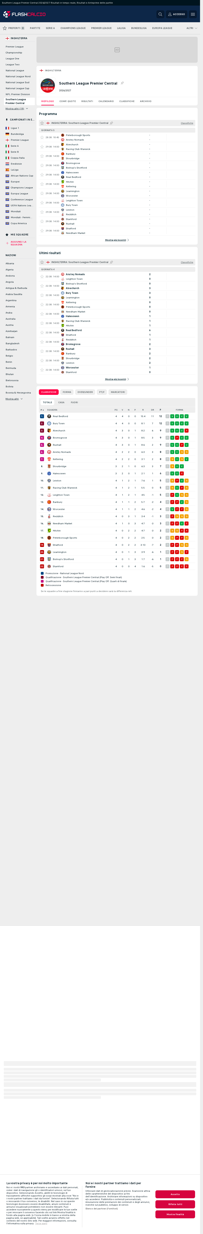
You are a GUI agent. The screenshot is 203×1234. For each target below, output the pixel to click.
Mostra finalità (175, 1214)
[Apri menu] (193, 14)
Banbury (57, 502)
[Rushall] (49, 445)
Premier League (15, 46)
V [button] (122, 410)
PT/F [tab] (101, 392)
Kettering (58, 459)
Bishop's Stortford (63, 559)
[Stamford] (49, 566)
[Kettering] (49, 459)
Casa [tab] (61, 402)
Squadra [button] (52, 410)
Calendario (106, 101)
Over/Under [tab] (85, 392)
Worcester (59, 509)
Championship (14, 52)
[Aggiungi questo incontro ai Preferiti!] (42, 137)
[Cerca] (160, 14)
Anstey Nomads (62, 452)
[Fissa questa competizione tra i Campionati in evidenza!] (122, 83)
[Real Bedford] (49, 416)
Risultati (87, 101)
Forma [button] (179, 410)
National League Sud (17, 82)
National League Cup (17, 88)
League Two (13, 64)
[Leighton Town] (49, 495)
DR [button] (152, 410)
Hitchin (57, 530)
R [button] (143, 410)
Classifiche (126, 101)
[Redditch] (49, 516)
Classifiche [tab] (48, 392)
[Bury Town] (49, 423)
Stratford (58, 545)
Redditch (58, 516)
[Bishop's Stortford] (49, 559)
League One (12, 58)
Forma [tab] (67, 392)
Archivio (145, 101)
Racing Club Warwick (65, 487)
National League (15, 70)
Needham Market (62, 523)
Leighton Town (61, 494)
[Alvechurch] (49, 431)
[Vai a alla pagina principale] (30, 14)
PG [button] (116, 410)
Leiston (57, 480)
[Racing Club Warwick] (49, 488)
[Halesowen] (49, 473)
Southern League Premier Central (16, 101)
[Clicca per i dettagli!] (117, 137)
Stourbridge (59, 466)
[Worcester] (49, 509)
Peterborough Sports (65, 537)
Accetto (175, 1194)
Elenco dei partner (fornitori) (101, 1208)
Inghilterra (53, 70)
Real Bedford (60, 416)
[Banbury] (49, 502)
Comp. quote (67, 101)
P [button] (135, 410)
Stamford (58, 566)
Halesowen (59, 473)
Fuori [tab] (74, 402)
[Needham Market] (49, 523)
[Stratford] (49, 545)
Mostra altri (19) (15, 108)
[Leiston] (49, 481)
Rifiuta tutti (175, 1204)
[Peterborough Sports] (49, 538)
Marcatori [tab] (118, 392)
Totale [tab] (47, 402)
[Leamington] (49, 552)
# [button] (41, 410)
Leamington (59, 552)
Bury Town (59, 423)
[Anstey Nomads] (49, 452)
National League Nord (18, 76)
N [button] (128, 410)
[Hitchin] (49, 531)
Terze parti (41, 1223)
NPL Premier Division (18, 94)
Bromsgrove (60, 437)
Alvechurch (59, 430)
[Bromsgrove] (49, 438)
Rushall (57, 444)
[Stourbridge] (49, 466)
